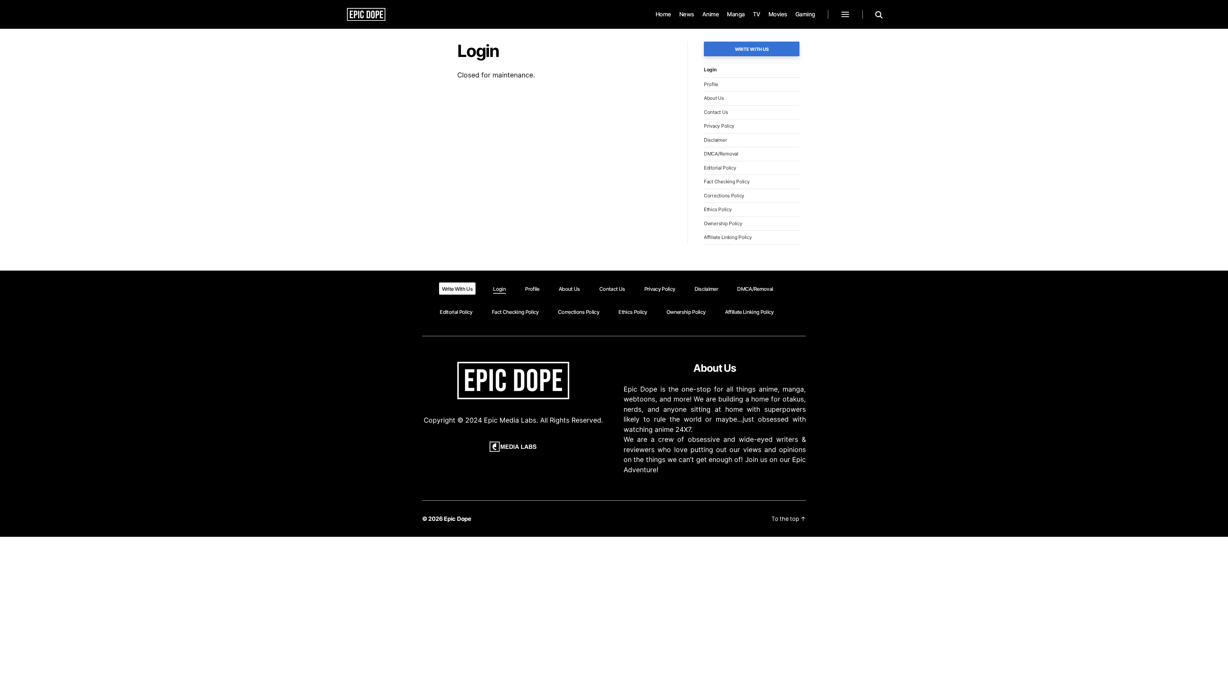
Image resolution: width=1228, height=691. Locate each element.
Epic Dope (457, 518)
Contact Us (716, 112)
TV (756, 14)
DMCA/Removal (721, 154)
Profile (711, 84)
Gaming (805, 14)
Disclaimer (715, 140)
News (686, 14)
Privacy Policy (719, 126)
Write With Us (752, 49)
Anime (710, 14)
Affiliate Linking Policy (728, 237)
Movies (777, 14)
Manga (736, 14)
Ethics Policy (718, 209)
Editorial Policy (720, 168)
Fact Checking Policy (727, 182)
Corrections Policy (724, 196)
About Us (714, 98)
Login (710, 70)
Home (663, 14)
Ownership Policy (723, 223)
